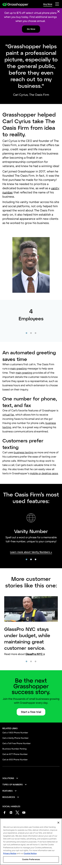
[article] (31, 321)
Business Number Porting (14, 749)
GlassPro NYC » (35, 654)
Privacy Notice (9, 853)
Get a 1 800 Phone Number (15, 732)
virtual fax (8, 414)
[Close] (58, 11)
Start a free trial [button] (31, 712)
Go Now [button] (31, 29)
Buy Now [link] (47, 4)
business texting (24, 452)
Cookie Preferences (31, 859)
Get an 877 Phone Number (15, 754)
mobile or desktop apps (44, 473)
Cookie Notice (30, 853)
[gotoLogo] (15, 4)
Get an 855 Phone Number (15, 759)
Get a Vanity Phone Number (15, 738)
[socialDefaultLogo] (4, 812)
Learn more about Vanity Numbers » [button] (31, 552)
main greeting (18, 368)
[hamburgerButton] (57, 4)
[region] (31, 841)
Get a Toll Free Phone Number (16, 743)
